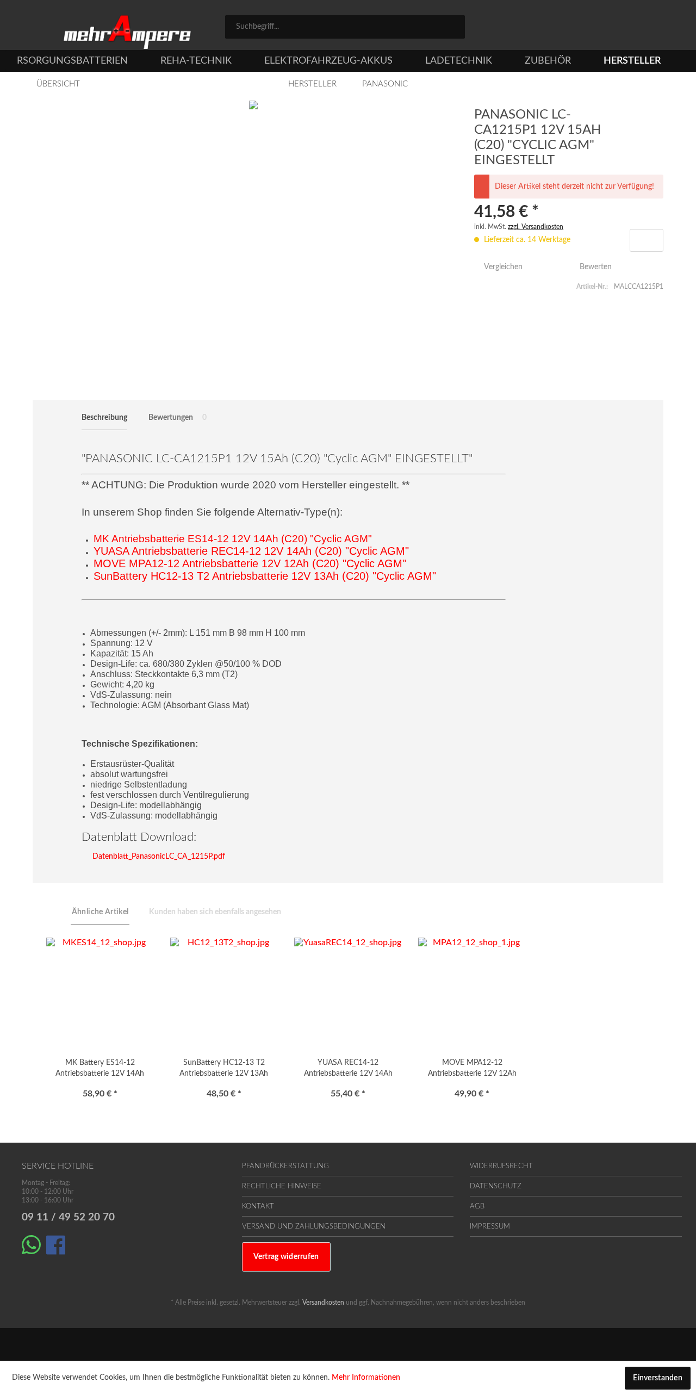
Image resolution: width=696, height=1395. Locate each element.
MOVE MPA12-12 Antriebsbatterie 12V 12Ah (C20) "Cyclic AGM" (472, 1070)
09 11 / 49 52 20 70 (68, 1217)
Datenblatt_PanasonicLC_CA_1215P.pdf (157, 856)
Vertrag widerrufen (286, 1257)
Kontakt (258, 1206)
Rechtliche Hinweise (281, 1186)
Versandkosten (323, 1302)
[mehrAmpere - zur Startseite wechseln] (127, 32)
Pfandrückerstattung (285, 1166)
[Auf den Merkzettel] (647, 240)
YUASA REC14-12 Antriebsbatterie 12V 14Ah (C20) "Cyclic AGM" (348, 1070)
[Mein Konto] (626, 28)
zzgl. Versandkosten (535, 227)
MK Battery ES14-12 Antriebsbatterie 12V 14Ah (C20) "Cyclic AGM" (99, 1070)
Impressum (490, 1226)
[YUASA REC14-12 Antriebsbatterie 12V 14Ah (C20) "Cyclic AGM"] (348, 992)
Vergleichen (502, 267)
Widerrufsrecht (501, 1166)
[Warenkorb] (669, 28)
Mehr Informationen (366, 1377)
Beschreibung (104, 417)
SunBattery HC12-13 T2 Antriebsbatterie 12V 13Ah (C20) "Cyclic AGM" (223, 1070)
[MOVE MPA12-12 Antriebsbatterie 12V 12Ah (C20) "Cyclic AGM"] (472, 992)
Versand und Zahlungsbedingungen (314, 1226)
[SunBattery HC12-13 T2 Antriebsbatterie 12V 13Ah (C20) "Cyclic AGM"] (224, 992)
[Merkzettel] (578, 28)
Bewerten (594, 267)
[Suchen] (453, 26)
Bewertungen (177, 417)
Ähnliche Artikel (100, 912)
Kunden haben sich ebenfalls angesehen (215, 912)
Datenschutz (495, 1186)
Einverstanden (657, 1378)
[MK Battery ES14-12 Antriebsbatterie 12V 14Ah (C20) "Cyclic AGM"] (100, 992)
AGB (477, 1206)
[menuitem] (345, 27)
